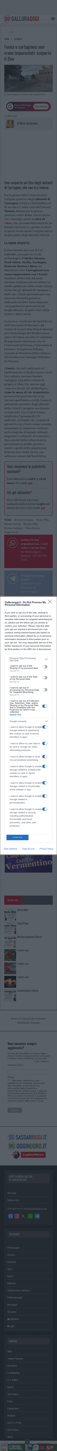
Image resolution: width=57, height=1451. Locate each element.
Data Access (28, 848)
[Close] (51, 603)
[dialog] (28, 725)
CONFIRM (17, 837)
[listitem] (28, 659)
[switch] (44, 666)
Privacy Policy (46, 848)
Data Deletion (10, 848)
